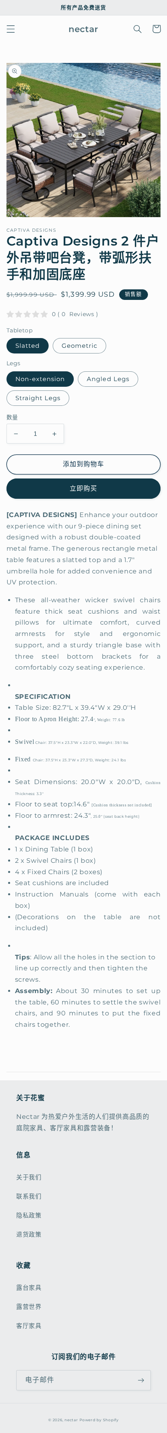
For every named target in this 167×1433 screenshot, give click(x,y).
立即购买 (83, 488)
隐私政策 (29, 1215)
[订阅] (141, 1380)
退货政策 (29, 1234)
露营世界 (29, 1306)
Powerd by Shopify (99, 1420)
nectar (71, 1420)
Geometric (79, 345)
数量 (12, 417)
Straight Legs (38, 398)
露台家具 (29, 1287)
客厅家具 (29, 1326)
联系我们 (29, 1196)
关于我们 (29, 1177)
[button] (10, 28)
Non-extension (40, 379)
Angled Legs (108, 379)
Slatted (27, 345)
